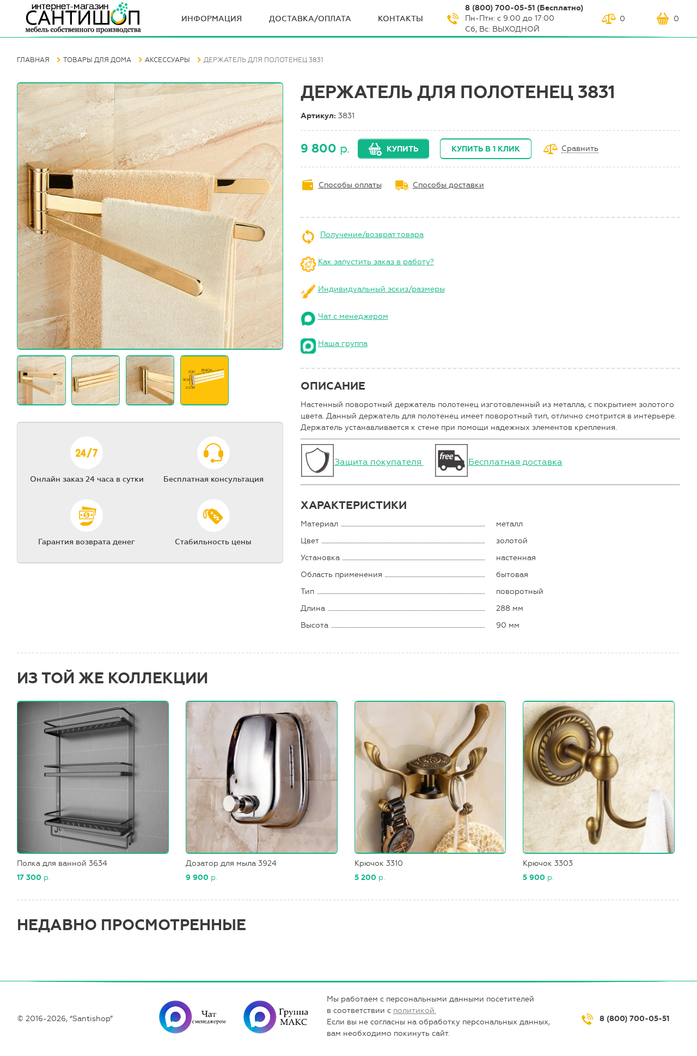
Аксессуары (167, 60)
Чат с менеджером (353, 316)
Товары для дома (97, 60)
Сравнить (579, 149)
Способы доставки (448, 185)
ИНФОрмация (211, 18)
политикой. (414, 1010)
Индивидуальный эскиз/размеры (381, 289)
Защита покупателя (379, 462)
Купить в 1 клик (485, 149)
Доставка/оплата (310, 18)
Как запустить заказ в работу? (376, 261)
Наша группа (343, 343)
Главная (33, 60)
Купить (402, 149)
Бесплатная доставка (515, 462)
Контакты (400, 18)
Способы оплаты (350, 185)
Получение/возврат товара (372, 234)
